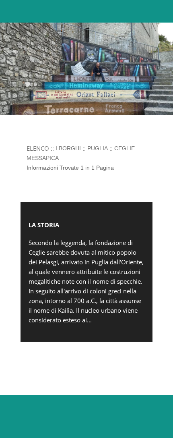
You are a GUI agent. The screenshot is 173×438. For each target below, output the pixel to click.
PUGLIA (97, 148)
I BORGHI (68, 148)
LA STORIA (44, 225)
